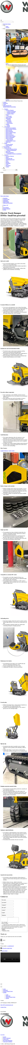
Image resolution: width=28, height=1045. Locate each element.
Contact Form (3, 1007)
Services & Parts (7, 147)
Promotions (8, 163)
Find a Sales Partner (5, 196)
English (5, 106)
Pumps (8, 125)
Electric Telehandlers (10, 137)
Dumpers (9, 119)
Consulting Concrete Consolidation (14, 153)
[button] (7, 105)
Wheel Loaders (9, 117)
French (11, 106)
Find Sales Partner (7, 24)
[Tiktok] (8, 1014)
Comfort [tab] (2, 450)
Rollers (7, 114)
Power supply (10, 123)
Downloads (8, 165)
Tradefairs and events (10, 159)
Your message (5, 922)
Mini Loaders (8, 120)
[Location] (1, 1014)
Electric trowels (9, 130)
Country (3, 910)
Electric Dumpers (9, 138)
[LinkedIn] (7, 1014)
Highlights (5, 198)
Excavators (9, 116)
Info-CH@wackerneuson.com (7, 1004)
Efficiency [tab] (6, 450)
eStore (7, 26)
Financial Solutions (10, 152)
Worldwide (5, 103)
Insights (7, 162)
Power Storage (10, 139)
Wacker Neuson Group (8, 991)
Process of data (5, 923)
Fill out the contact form (7, 948)
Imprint (4, 1036)
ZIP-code (4, 907)
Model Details (6, 201)
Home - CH (5, 205)
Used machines (6, 146)
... (3, 206)
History (7, 157)
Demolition (9, 122)
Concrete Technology (11, 111)
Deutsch (8, 106)
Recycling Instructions (7, 1040)
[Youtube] (5, 1014)
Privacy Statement (7, 1038)
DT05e (4, 209)
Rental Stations (9, 145)
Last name (4, 902)
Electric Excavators (10, 134)
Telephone (4, 915)
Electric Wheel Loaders (10, 136)
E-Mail (3, 912)
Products (6, 109)
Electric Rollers (9, 133)
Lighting (7, 124)
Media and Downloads (8, 203)
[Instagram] (3, 1014)
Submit (3, 929)
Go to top (2, 1034)
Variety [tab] (10, 450)
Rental (5, 143)
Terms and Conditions (7, 1041)
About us (6, 155)
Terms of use (5, 1039)
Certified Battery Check (10, 140)
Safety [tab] (13, 450)
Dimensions (5, 200)
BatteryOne (8, 142)
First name (4, 899)
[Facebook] (4, 1014)
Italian (14, 106)
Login (4, 989)
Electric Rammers (9, 131)
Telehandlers (8, 118)
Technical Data (6, 199)
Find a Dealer (4, 950)
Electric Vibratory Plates (11, 132)
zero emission (7, 126)
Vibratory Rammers (11, 112)
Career (4, 104)
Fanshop (7, 27)
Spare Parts (8, 151)
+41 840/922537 (10, 946)
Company (4, 905)
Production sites (9, 158)
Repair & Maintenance (11, 150)
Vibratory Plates (10, 113)
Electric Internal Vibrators (11, 129)
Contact (4, 102)
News (7, 160)
